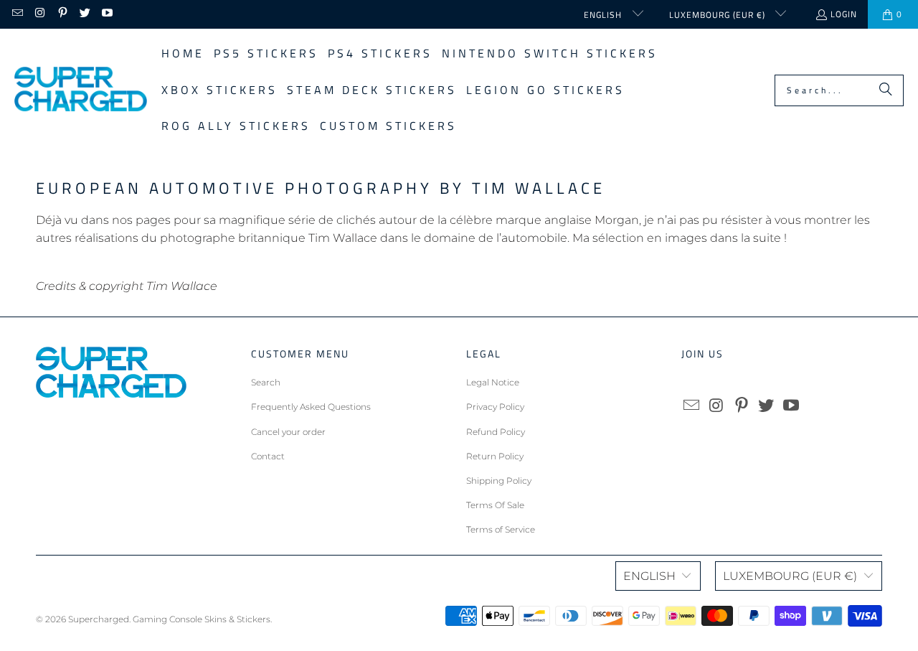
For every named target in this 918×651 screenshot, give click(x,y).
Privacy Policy (495, 406)
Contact (268, 456)
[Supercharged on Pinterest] (62, 14)
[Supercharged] (80, 90)
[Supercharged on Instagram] (39, 14)
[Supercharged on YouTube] (106, 14)
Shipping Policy (498, 480)
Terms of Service (500, 529)
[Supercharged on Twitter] (84, 14)
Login (844, 14)
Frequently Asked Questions (311, 406)
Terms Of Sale (495, 505)
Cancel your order (288, 431)
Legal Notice (492, 382)
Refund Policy (495, 431)
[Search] (886, 90)
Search (265, 382)
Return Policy (495, 456)
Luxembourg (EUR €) (718, 15)
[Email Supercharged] (17, 14)
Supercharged (98, 619)
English (604, 15)
